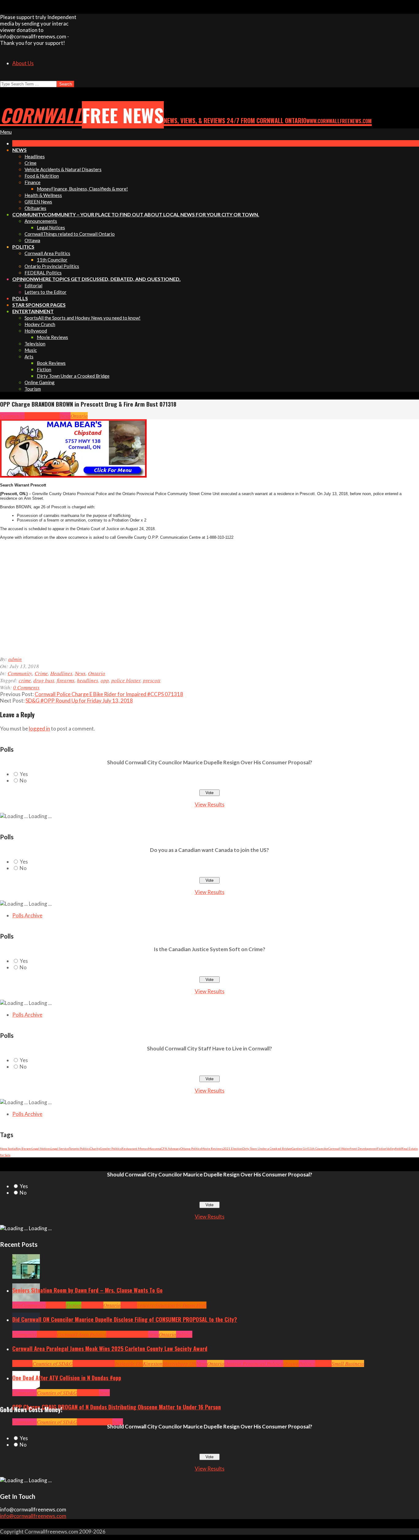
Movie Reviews (212, 1148)
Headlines (49, 415)
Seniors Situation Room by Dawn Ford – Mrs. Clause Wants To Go (87, 1290)
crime (25, 680)
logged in (39, 728)
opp (105, 680)
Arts (16, 1305)
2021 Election (232, 1148)
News (65, 415)
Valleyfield (394, 1148)
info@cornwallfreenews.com (33, 1516)
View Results (210, 804)
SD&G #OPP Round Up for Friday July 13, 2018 (79, 700)
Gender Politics (110, 1148)
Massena (154, 1148)
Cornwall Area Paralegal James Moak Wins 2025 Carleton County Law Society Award (109, 1349)
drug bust (43, 680)
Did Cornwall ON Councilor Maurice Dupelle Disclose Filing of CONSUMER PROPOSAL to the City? (124, 1319)
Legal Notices (41, 1148)
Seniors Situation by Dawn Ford (171, 1305)
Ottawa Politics (190, 1148)
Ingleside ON (129, 1363)
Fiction (381, 1148)
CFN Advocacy (170, 1148)
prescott (151, 680)
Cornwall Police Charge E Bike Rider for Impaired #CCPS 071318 (109, 694)
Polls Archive (27, 915)
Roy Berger (24, 1148)
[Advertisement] (132, 601)
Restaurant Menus (134, 1148)
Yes (24, 774)
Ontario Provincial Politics (253, 1363)
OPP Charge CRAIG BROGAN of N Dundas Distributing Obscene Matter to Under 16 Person (116, 1407)
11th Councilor (318, 1148)
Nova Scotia (8, 1148)
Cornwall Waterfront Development (352, 1148)
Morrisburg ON (179, 1363)
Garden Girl (300, 1148)
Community (12, 415)
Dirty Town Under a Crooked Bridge (267, 1148)
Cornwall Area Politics (81, 1334)
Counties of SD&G (53, 1363)
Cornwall (56, 1305)
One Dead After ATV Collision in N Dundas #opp (66, 1378)
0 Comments (26, 687)
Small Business (348, 1363)
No (23, 780)
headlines (87, 680)
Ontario (79, 415)
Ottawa (291, 1363)
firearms (66, 680)
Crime (31, 415)
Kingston (153, 1363)
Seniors (129, 1305)
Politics (184, 1334)
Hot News (138, 1334)
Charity (95, 1148)
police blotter (125, 680)
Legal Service (60, 1148)
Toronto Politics (79, 1148)
